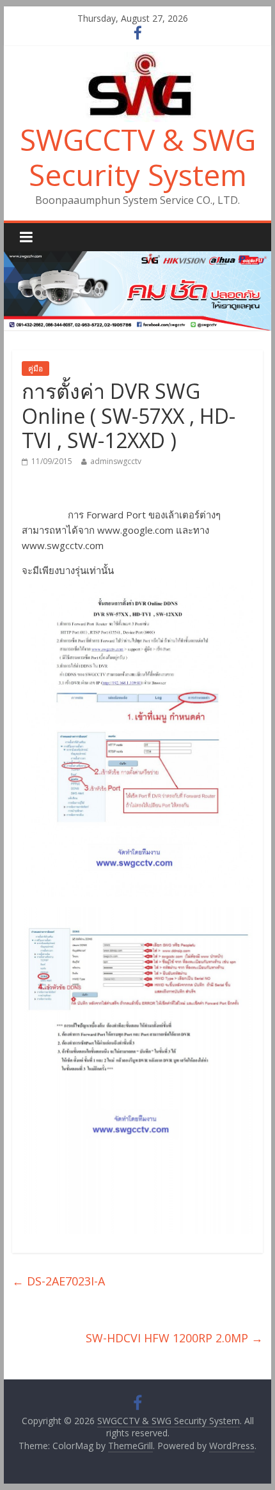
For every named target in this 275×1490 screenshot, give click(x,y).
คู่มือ (35, 368)
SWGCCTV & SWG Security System (138, 157)
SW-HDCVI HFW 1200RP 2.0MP (174, 1338)
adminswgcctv (115, 461)
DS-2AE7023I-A (58, 1281)
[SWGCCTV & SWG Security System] (137, 59)
